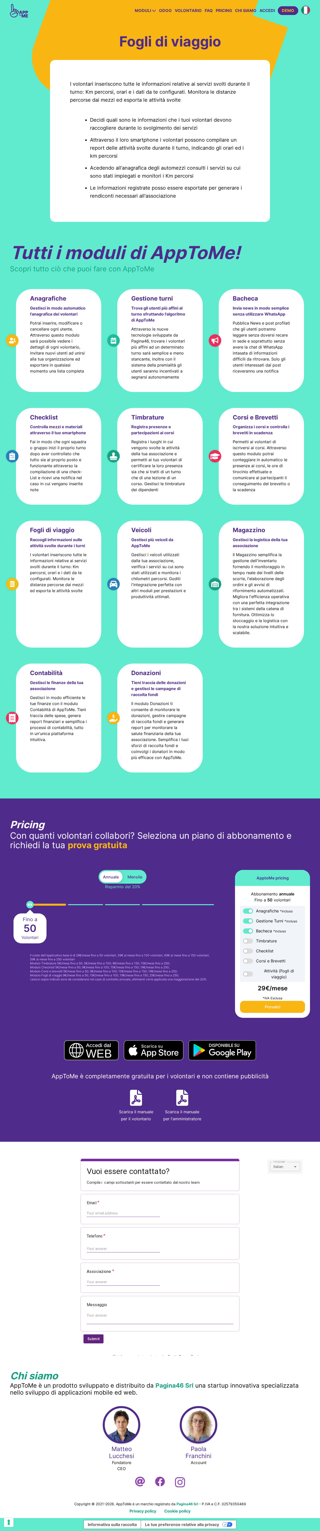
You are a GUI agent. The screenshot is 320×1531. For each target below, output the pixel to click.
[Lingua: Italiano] (305, 10)
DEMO (288, 10)
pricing (224, 10)
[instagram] (180, 1482)
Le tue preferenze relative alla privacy (182, 1524)
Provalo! (272, 1006)
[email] (140, 1482)
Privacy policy (143, 1511)
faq (209, 10)
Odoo (165, 10)
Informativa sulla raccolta (112, 1524)
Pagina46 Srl (175, 1385)
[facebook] (160, 1482)
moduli (143, 10)
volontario (188, 10)
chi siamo (245, 10)
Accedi (267, 10)
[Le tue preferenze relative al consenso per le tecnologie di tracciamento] (9, 1522)
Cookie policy (177, 1511)
